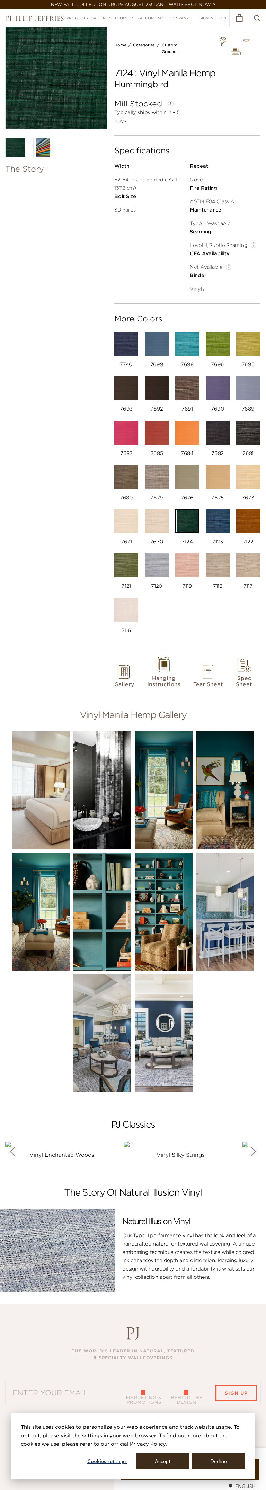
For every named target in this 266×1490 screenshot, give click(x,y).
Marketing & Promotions (144, 1399)
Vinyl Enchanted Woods (61, 1155)
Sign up (236, 1393)
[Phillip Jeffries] (35, 19)
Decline (219, 1461)
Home (120, 45)
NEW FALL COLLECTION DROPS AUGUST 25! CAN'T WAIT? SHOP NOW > (133, 4)
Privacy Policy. (148, 1444)
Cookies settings (107, 1461)
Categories (144, 45)
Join (221, 18)
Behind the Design (187, 1399)
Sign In (206, 18)
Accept (163, 1461)
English (245, 1486)
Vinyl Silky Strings (181, 1155)
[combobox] (241, 1486)
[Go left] (12, 1151)
